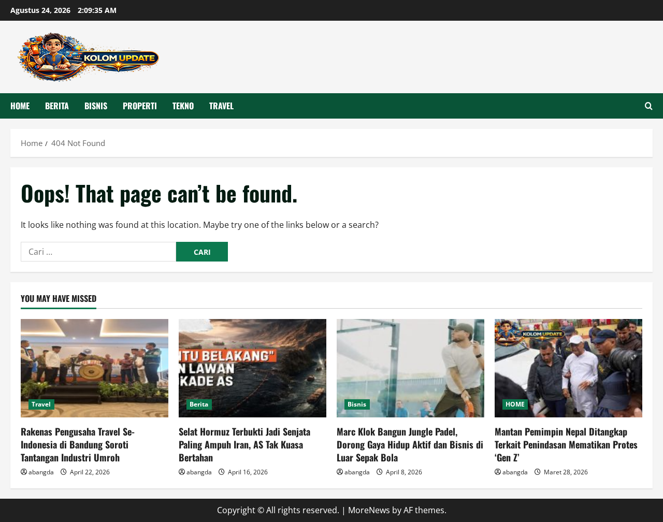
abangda (41, 472)
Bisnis (95, 105)
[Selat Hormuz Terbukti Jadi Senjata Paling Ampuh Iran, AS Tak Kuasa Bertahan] (252, 368)
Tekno (183, 105)
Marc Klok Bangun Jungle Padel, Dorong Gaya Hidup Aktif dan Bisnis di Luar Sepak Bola (410, 444)
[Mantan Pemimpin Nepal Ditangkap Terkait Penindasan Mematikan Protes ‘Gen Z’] (568, 368)
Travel (221, 105)
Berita (57, 105)
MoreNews (369, 510)
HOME (20, 105)
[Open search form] (649, 106)
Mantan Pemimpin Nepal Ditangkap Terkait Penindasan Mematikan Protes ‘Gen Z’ (566, 444)
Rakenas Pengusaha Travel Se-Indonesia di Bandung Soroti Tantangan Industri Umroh (78, 444)
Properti (140, 105)
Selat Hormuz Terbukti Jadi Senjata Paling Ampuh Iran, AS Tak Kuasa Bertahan (244, 444)
